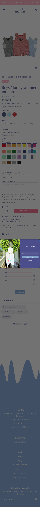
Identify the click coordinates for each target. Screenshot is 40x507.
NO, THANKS (30, 260)
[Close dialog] (39, 240)
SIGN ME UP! (30, 257)
